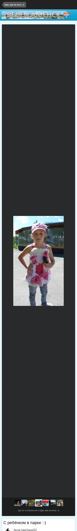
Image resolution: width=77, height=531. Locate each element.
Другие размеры (57, 29)
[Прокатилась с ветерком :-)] (68, 261)
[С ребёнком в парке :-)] (39, 503)
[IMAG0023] (9, 261)
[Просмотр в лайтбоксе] (70, 29)
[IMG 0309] (17, 503)
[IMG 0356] (24, 503)
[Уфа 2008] (53, 503)
